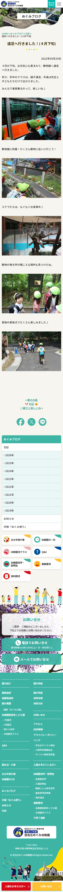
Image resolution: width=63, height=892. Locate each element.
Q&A (44, 552)
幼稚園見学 (40, 778)
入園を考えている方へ (44, 764)
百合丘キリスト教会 (45, 745)
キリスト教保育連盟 (45, 754)
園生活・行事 (9, 764)
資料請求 (15, 576)
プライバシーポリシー (44, 734)
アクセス (38, 724)
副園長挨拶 (7, 698)
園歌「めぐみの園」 (13, 709)
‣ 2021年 (9, 494)
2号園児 (7, 724)
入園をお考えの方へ (15, 886)
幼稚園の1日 (8, 779)
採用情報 (38, 729)
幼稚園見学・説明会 (43, 773)
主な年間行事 (18, 539)
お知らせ (9, 518)
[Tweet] (31, 422)
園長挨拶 (6, 692)
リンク (36, 740)
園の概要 (6, 703)
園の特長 (38, 683)
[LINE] (42, 422)
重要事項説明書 (42, 792)
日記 (31, 404)
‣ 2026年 (9, 455)
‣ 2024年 (9, 471)
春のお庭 (32, 400)
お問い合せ (46, 886)
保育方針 (38, 703)
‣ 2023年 (9, 479)
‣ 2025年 (9, 463)
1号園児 (7, 719)
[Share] (20, 422)
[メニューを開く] (59, 4)
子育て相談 (39, 817)
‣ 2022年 (9, 487)
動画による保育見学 (45, 788)
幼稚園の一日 (48, 539)
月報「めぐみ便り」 (15, 527)
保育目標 (38, 698)
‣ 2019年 (9, 510)
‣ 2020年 (9, 502)
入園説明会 (40, 783)
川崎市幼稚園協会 (44, 749)
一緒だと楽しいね (30, 408)
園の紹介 (6, 683)
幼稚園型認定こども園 (13, 714)
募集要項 (46, 564)
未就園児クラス (19, 552)
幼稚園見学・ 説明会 (18, 564)
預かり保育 (9, 729)
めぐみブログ (12, 439)
